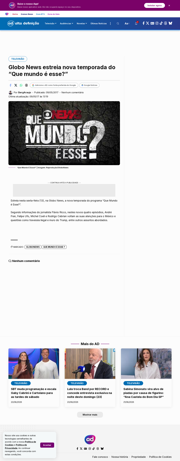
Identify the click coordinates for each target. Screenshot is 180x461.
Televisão (17, 58)
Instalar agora (155, 5)
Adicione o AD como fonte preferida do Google (55, 85)
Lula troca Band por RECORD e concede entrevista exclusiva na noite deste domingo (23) (89, 393)
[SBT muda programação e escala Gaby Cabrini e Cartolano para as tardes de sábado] (33, 363)
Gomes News (27, 14)
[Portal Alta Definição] (90, 439)
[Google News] (152, 23)
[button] (47, 445)
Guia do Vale (53, 14)
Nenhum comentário (72, 92)
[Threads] (165, 23)
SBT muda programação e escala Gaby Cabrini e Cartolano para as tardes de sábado (33, 393)
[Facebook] (143, 23)
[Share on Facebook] (10, 85)
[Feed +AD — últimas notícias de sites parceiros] (8, 13)
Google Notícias (90, 85)
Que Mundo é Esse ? (54, 247)
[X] (147, 23)
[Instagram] (157, 23)
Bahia (15, 14)
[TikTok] (161, 23)
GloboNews (33, 247)
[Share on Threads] (26, 85)
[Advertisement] (90, 40)
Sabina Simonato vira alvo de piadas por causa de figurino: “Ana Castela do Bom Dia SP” (143, 393)
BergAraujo (24, 92)
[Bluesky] (170, 23)
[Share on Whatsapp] (21, 85)
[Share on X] (16, 85)
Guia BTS (40, 14)
